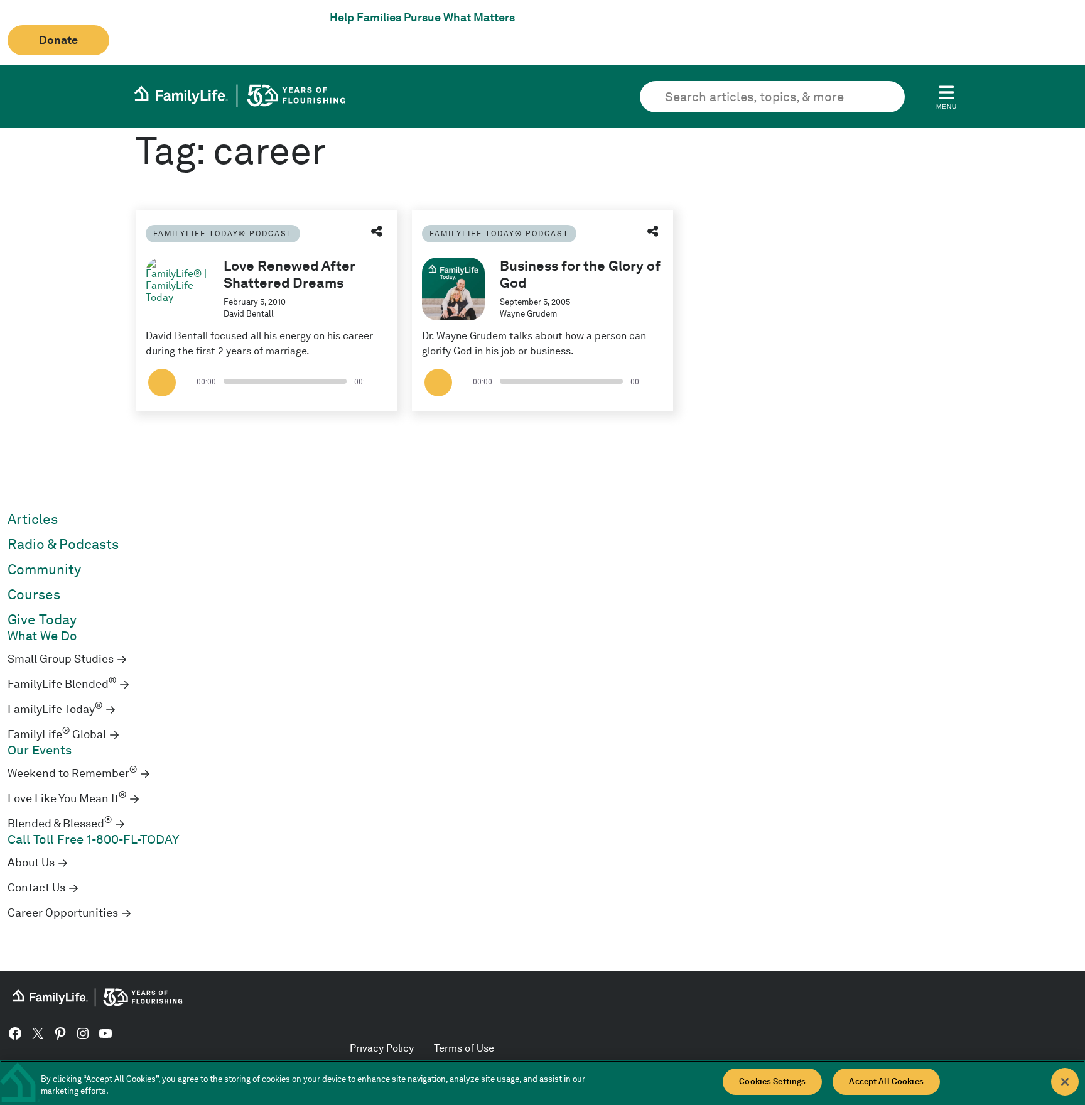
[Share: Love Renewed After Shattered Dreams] (376, 233)
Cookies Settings (772, 1081)
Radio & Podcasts (63, 544)
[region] (542, 1082)
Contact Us (36, 888)
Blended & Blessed (60, 823)
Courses (34, 594)
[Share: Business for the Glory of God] (653, 233)
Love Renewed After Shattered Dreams (289, 274)
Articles (33, 519)
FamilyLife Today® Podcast (223, 233)
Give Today (42, 619)
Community (44, 569)
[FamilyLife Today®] (177, 289)
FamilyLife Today (55, 709)
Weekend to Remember (72, 773)
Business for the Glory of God (580, 274)
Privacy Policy (382, 1048)
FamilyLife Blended (62, 684)
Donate (58, 40)
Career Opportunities (63, 913)
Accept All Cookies (886, 1081)
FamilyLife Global (57, 734)
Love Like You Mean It (67, 798)
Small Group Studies (61, 659)
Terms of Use (464, 1048)
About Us (31, 862)
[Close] (1065, 1082)
